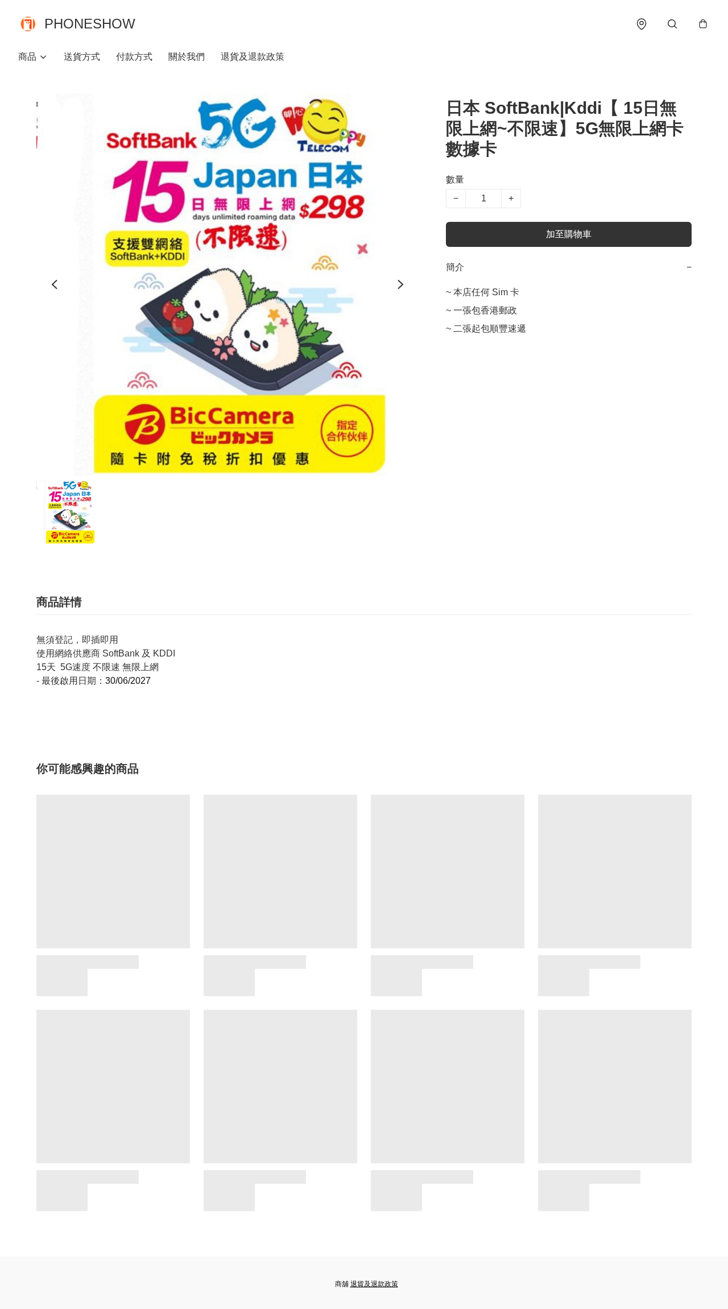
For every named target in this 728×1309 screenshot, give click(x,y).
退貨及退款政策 (252, 56)
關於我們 (186, 56)
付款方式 (134, 56)
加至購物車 (569, 234)
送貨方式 (82, 56)
